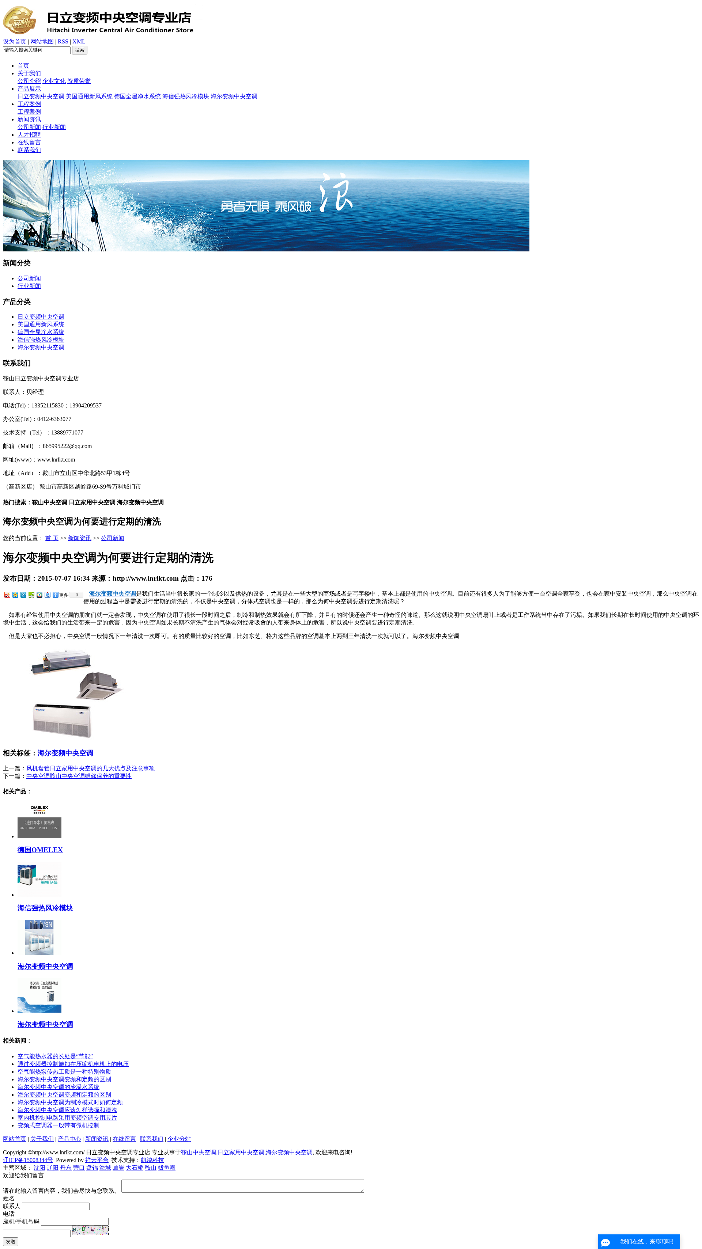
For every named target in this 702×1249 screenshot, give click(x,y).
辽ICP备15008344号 (28, 1160)
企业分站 (179, 1139)
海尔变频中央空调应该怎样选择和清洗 (67, 1110)
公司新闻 (29, 127)
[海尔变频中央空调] (39, 953)
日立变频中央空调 (41, 96)
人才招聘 (29, 135)
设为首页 (14, 41)
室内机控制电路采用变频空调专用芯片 (67, 1118)
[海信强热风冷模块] (39, 895)
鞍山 (150, 1168)
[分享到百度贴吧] (47, 594)
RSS (63, 41)
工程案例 (29, 104)
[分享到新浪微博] (7, 594)
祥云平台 (97, 1160)
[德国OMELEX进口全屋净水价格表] (39, 836)
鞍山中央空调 (198, 1152)
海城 (105, 1168)
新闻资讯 (29, 119)
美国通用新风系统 (89, 96)
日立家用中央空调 (241, 1152)
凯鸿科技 (152, 1160)
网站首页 (14, 1139)
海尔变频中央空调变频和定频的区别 (64, 1079)
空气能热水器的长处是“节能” (55, 1056)
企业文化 (54, 81)
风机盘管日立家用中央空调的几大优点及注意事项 (90, 768)
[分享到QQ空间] (15, 594)
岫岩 (118, 1168)
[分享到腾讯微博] (23, 594)
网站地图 (42, 41)
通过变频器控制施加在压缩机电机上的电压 (73, 1064)
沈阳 (39, 1168)
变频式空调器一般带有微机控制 (58, 1125)
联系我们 (29, 150)
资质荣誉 (79, 81)
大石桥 (134, 1168)
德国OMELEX (40, 850)
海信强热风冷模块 (185, 96)
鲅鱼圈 (167, 1168)
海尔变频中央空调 (234, 96)
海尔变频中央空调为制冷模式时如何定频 (70, 1102)
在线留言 (29, 142)
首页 (23, 65)
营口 (79, 1168)
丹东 (66, 1168)
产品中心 (69, 1139)
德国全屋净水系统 (137, 96)
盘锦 (92, 1168)
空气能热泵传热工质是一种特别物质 (64, 1071)
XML (79, 41)
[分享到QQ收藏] (39, 594)
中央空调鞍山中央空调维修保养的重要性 (79, 776)
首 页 (51, 538)
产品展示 (29, 89)
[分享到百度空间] (31, 594)
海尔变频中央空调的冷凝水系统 (58, 1087)
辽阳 (52, 1168)
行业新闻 (54, 127)
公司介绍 (29, 81)
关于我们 (29, 73)
